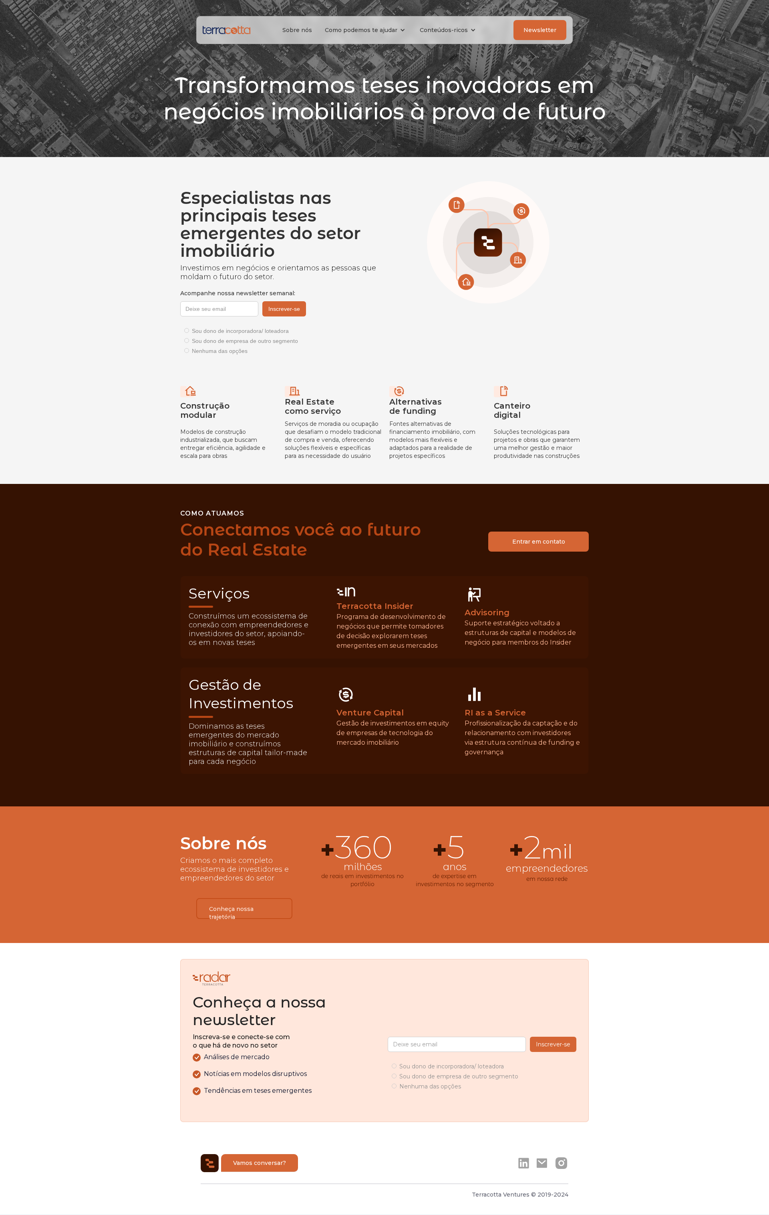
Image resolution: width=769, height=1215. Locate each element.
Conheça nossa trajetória (231, 912)
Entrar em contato (538, 541)
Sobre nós (297, 30)
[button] (365, 30)
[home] (226, 30)
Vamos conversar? (259, 1163)
